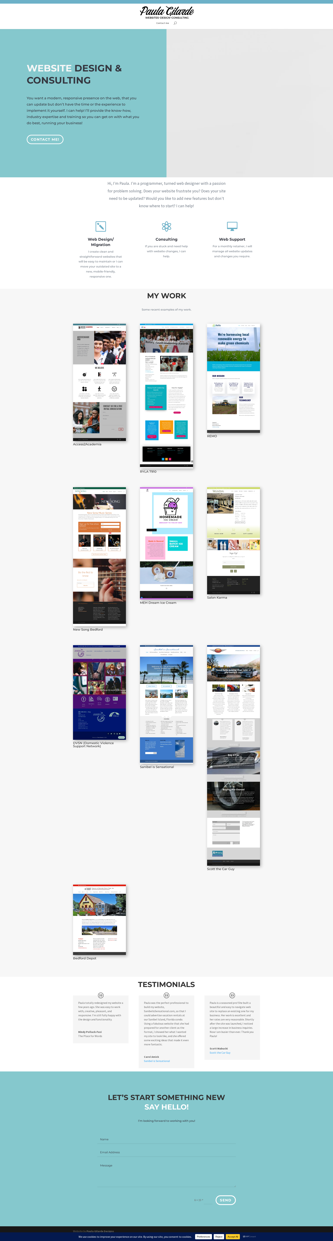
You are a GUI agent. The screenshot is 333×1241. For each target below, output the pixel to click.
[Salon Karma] (233, 540)
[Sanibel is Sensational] (166, 704)
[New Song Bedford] (99, 556)
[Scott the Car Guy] (233, 755)
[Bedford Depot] (99, 920)
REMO (212, 436)
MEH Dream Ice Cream (158, 603)
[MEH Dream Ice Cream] (166, 543)
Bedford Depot (84, 958)
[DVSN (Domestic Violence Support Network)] (99, 692)
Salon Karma (217, 597)
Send (226, 1200)
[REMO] (233, 378)
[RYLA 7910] (166, 396)
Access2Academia (87, 444)
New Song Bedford (88, 629)
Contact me (162, 23)
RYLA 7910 (148, 472)
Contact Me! (45, 139)
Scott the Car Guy (220, 869)
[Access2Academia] (99, 382)
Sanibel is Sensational (157, 767)
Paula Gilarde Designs (100, 1231)
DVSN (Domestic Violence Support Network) (93, 744)
